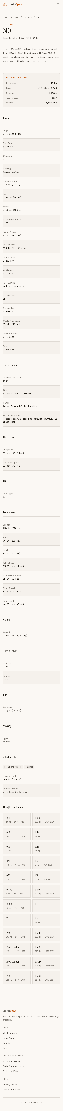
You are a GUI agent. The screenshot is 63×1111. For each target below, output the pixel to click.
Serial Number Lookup (14, 1066)
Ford (5, 1047)
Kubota (6, 1043)
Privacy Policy (10, 1084)
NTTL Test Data (10, 1071)
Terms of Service (11, 1089)
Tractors (15, 17)
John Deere (9, 1038)
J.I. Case (28, 17)
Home (5, 17)
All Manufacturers (12, 1033)
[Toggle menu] (58, 4)
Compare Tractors (12, 1061)
